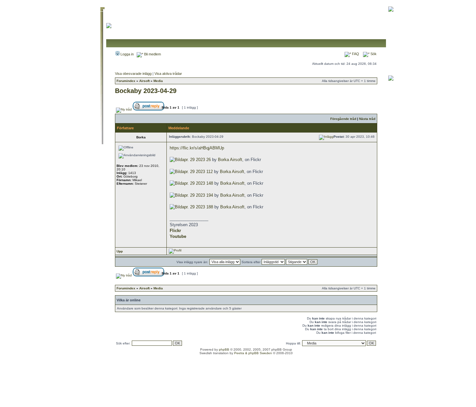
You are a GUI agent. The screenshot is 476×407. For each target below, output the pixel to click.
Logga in (126, 54)
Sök (373, 54)
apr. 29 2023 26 (196, 159)
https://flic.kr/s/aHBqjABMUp (197, 147)
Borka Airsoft (230, 159)
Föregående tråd (343, 119)
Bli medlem (152, 54)
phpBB (224, 349)
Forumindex (126, 81)
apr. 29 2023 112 (197, 171)
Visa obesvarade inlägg (133, 74)
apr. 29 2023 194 (197, 195)
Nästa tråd (367, 119)
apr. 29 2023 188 (197, 206)
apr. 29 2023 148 (197, 183)
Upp (120, 251)
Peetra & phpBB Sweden (253, 353)
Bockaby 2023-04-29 (145, 90)
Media (158, 81)
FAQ (355, 54)
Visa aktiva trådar (168, 74)
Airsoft (144, 81)
